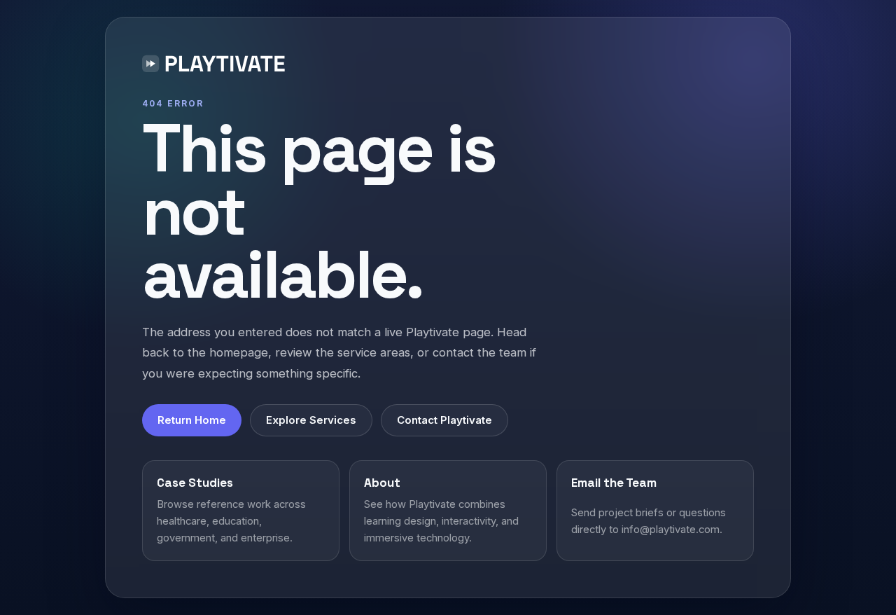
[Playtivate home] (216, 66)
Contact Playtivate (444, 420)
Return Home (192, 420)
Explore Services (311, 420)
